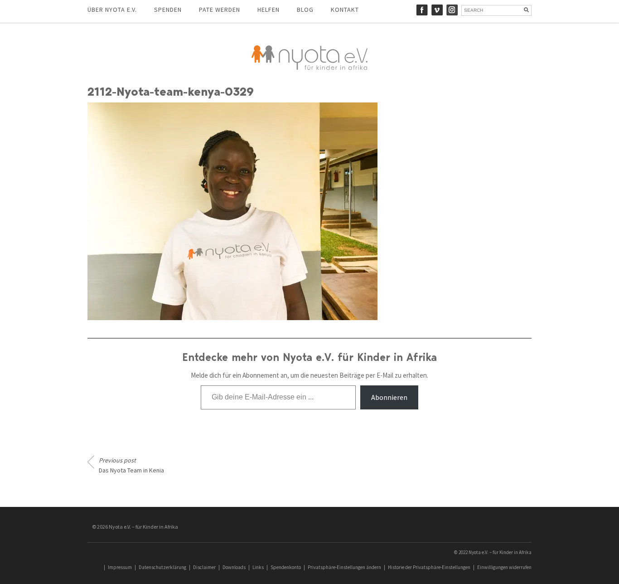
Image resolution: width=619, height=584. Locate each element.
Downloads (234, 567)
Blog (305, 9)
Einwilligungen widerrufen (504, 567)
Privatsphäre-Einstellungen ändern (344, 567)
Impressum (120, 567)
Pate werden (219, 9)
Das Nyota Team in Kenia (131, 465)
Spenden (168, 9)
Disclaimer (204, 567)
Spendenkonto (286, 567)
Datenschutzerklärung (162, 567)
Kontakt (345, 9)
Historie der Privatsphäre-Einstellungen (429, 567)
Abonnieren (389, 397)
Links (258, 567)
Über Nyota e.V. (112, 9)
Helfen (268, 9)
